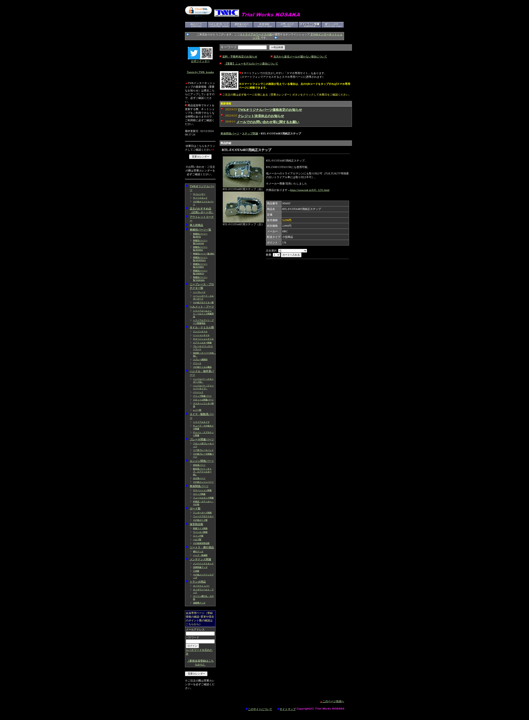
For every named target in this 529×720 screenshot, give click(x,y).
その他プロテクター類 (203, 302)
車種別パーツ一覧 (200, 229)
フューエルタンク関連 (203, 498)
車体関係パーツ (199, 486)
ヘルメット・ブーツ (202, 306)
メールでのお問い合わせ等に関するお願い (267, 122)
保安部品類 (196, 524)
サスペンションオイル (203, 339)
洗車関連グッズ (200, 567)
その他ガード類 (200, 520)
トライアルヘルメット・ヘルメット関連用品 (203, 314)
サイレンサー (199, 194)
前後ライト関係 (200, 528)
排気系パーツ (199, 465)
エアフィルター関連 (202, 342)
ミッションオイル (201, 335)
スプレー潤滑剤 (200, 359)
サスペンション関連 (202, 490)
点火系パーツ (199, 478)
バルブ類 (197, 539)
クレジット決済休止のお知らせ (261, 116)
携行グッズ (198, 551)
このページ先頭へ (332, 701)
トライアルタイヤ (201, 422)
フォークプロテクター (203, 516)
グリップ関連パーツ (202, 396)
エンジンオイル (200, 331)
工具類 (196, 571)
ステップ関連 (199, 494)
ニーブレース (199, 292)
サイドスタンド (200, 198)
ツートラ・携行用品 (202, 547)
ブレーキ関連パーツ (202, 439)
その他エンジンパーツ (203, 482)
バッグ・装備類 (200, 555)
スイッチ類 (198, 536)
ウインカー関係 (200, 532)
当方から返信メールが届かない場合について (300, 56)
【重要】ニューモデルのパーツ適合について (251, 63)
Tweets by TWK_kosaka (200, 72)
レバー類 (197, 410)
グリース (197, 363)
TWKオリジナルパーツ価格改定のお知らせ (270, 109)
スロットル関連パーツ (203, 400)
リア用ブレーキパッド (203, 450)
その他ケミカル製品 (202, 367)
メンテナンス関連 (200, 559)
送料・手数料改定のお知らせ (239, 56)
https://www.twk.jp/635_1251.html (309, 190)
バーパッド (198, 392)
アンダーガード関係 (202, 513)
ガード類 (195, 508)
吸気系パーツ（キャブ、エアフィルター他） (202, 472)
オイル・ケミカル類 (202, 327)
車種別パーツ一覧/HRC (203, 254)
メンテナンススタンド (203, 563)
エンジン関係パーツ (202, 460)
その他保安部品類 (201, 543)
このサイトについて (260, 709)
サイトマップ (288, 709)
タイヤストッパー (201, 586)
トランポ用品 (198, 581)
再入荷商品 (196, 225)
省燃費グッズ (199, 603)
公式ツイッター (200, 61)
